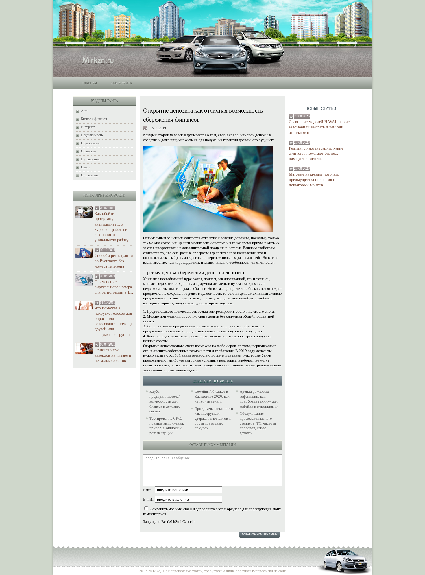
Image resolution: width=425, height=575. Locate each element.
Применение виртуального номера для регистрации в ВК (114, 287)
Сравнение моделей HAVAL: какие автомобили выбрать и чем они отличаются (319, 127)
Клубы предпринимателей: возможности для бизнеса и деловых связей (165, 401)
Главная (89, 83)
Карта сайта (121, 83)
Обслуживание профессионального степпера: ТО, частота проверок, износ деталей (258, 423)
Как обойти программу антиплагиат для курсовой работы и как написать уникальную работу (112, 226)
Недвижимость (92, 135)
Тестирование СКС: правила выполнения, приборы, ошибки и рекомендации (166, 425)
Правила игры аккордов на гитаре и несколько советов (113, 355)
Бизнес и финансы (94, 119)
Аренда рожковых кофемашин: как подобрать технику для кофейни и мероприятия (259, 398)
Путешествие (90, 159)
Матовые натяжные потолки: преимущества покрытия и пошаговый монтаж (314, 179)
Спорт (85, 167)
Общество (88, 151)
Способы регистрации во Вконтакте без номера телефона (114, 260)
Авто (84, 111)
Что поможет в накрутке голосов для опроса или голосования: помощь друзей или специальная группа (113, 321)
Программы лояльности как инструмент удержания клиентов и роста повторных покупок (214, 418)
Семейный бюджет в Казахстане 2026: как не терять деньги (212, 396)
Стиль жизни (90, 175)
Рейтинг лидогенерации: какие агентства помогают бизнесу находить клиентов (316, 153)
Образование (90, 143)
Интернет (88, 127)
